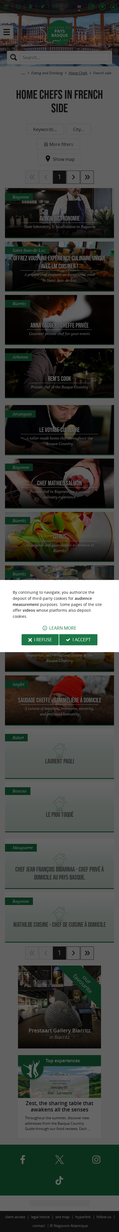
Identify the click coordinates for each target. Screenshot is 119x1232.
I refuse (43, 640)
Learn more (62, 628)
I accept (82, 640)
